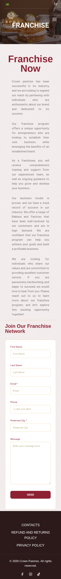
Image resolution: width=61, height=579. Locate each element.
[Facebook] (22, 574)
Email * (14, 383)
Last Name (16, 365)
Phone (13, 402)
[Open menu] (54, 19)
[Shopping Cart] (55, 4)
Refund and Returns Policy (30, 535)
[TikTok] (39, 574)
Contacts (31, 525)
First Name (16, 346)
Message (15, 439)
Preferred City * (18, 420)
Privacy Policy (30, 545)
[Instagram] (30, 574)
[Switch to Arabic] (7, 4)
